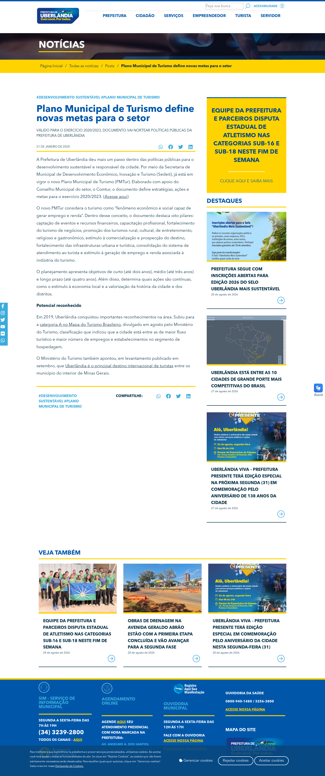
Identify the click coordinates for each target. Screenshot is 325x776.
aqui (77, 740)
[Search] (247, 6)
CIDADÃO (145, 16)
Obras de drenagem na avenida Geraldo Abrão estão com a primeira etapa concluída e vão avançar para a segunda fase (160, 634)
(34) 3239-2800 (61, 733)
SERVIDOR (270, 16)
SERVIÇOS (173, 16)
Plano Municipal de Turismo (131, 97)
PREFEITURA (114, 16)
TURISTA (243, 16)
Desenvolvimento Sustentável (69, 97)
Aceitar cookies (271, 761)
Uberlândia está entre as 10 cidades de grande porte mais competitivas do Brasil (246, 379)
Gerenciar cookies (198, 761)
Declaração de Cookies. (69, 766)
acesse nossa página (183, 741)
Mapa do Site (241, 730)
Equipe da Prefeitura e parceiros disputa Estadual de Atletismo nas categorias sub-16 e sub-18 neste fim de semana (246, 136)
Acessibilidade (265, 6)
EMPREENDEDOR (209, 16)
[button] (161, 147)
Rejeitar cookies (236, 761)
